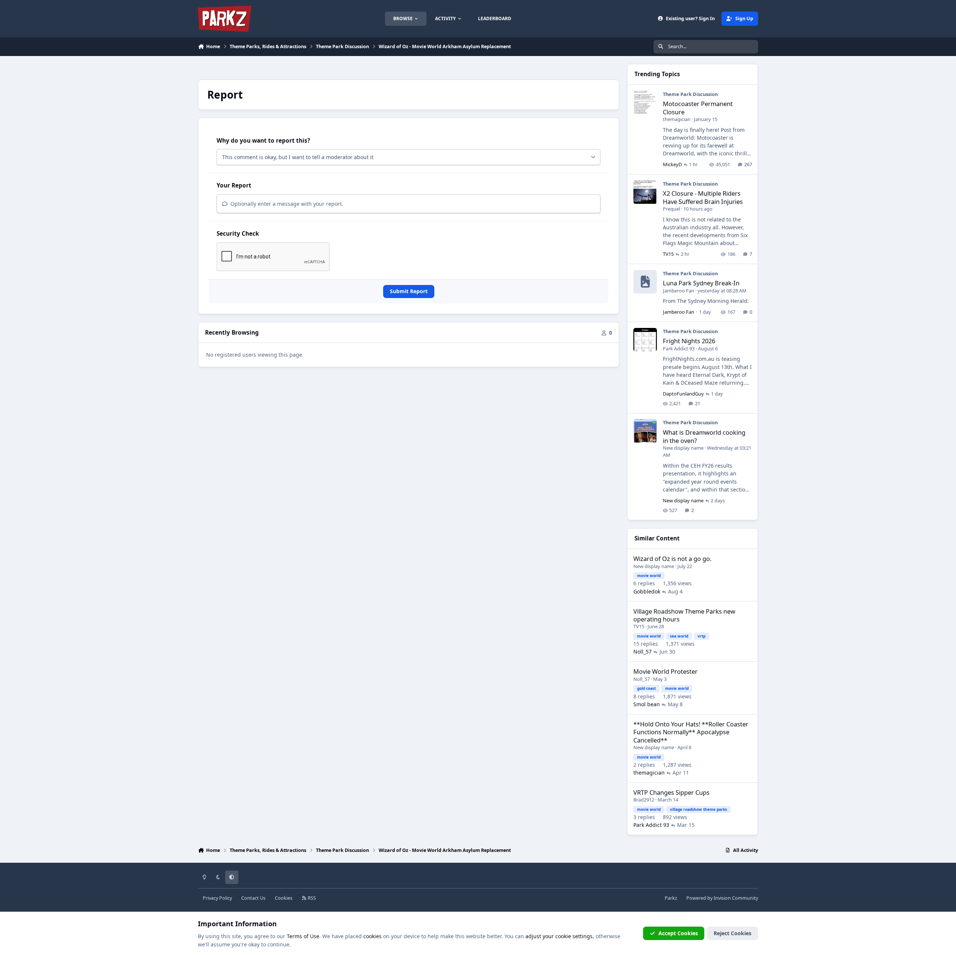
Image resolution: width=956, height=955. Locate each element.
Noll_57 (642, 651)
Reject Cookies (732, 933)
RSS (311, 898)
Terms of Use (303, 936)
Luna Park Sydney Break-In (701, 283)
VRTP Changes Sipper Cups (671, 792)
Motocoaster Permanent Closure (698, 107)
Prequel (671, 208)
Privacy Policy (217, 898)
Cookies (283, 898)
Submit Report (409, 291)
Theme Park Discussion (690, 94)
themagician (676, 119)
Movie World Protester (665, 671)
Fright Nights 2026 (689, 341)
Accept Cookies (678, 933)
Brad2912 (643, 799)
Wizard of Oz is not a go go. (672, 558)
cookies (372, 936)
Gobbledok (646, 591)
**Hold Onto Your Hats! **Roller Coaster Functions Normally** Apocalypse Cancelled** (690, 732)
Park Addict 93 (679, 348)
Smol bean (646, 704)
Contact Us (253, 898)
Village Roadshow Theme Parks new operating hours (684, 615)
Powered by (722, 898)
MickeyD (672, 164)
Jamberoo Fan (678, 290)
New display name (683, 447)
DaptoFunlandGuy (683, 393)
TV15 (668, 254)
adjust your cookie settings (559, 936)
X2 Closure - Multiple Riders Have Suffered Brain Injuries (703, 197)
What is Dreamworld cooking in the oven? (704, 436)
